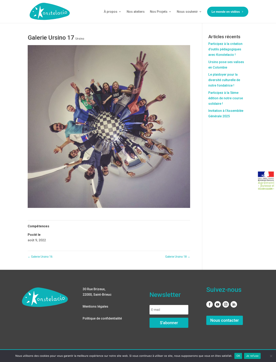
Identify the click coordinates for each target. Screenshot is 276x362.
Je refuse (252, 355)
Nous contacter (224, 320)
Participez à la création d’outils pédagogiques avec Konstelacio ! (225, 49)
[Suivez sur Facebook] (209, 304)
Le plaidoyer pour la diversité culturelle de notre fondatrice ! (224, 80)
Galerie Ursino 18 (177, 256)
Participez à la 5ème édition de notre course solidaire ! (225, 98)
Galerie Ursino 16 (40, 256)
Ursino (79, 38)
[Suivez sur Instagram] (225, 304)
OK (238, 355)
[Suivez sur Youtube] (217, 304)
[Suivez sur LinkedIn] (234, 304)
